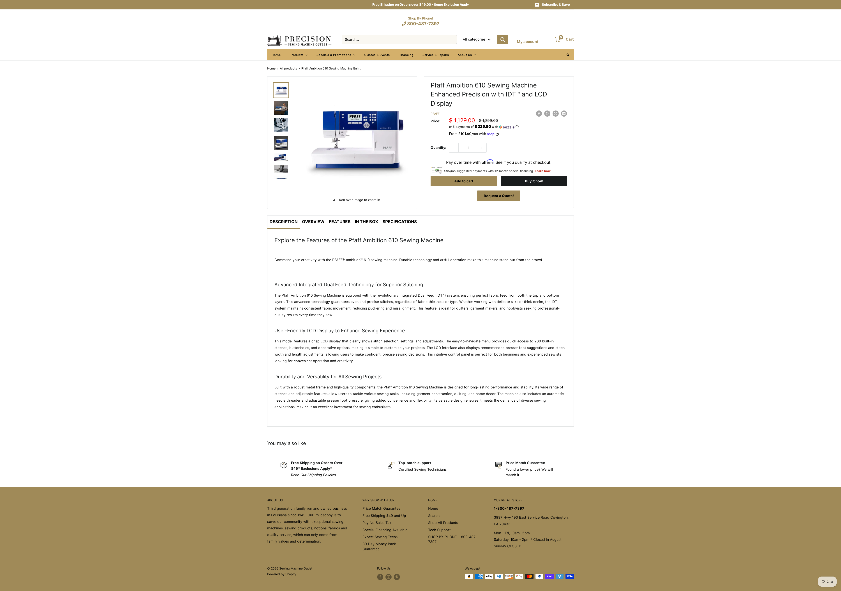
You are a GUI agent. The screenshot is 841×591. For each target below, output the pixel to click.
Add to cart (463, 181)
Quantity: (438, 148)
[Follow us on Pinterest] (397, 577)
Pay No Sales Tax (376, 522)
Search (434, 515)
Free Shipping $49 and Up (384, 515)
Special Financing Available (384, 530)
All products (288, 68)
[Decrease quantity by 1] (453, 148)
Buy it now (534, 181)
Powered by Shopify (281, 574)
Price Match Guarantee (381, 508)
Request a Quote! (499, 196)
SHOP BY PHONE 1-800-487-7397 (452, 539)
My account (528, 41)
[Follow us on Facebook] (380, 577)
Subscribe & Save (556, 4)
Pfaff (435, 114)
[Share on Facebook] (539, 113)
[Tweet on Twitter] (556, 113)
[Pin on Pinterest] (547, 113)
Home (271, 68)
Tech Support (439, 530)
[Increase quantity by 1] (481, 148)
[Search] (502, 39)
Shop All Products (443, 522)
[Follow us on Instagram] (388, 577)
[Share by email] (564, 113)
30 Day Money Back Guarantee (379, 546)
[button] (508, 127)
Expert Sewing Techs (380, 537)
